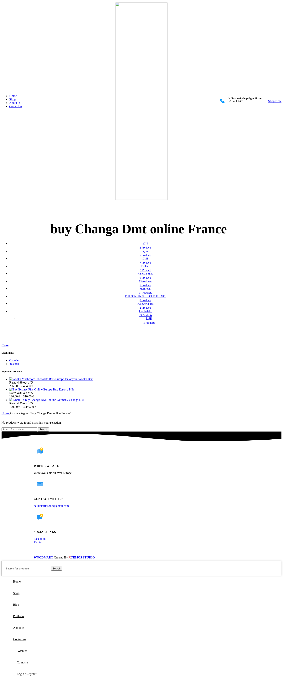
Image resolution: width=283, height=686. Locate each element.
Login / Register (26, 674)
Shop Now (274, 101)
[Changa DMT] (39, 399)
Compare (22, 662)
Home (6, 413)
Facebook (40, 538)
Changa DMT (77, 399)
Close (5, 345)
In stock (14, 363)
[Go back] (48, 225)
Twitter (38, 542)
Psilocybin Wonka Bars (79, 379)
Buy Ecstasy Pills (63, 389)
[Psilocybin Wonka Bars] (37, 379)
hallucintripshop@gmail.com (51, 505)
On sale (13, 360)
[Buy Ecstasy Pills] (31, 389)
